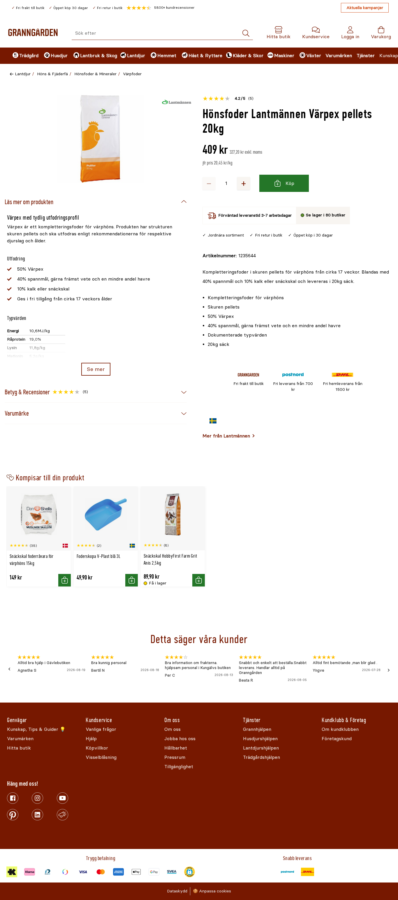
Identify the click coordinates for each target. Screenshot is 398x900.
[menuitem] (23, 56)
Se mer (96, 369)
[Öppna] (100, 139)
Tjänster (366, 55)
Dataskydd (177, 891)
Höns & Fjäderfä (52, 73)
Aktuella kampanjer (364, 7)
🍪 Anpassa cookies (212, 891)
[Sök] (245, 33)
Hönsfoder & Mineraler (95, 73)
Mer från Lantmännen (226, 436)
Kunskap (388, 55)
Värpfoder (132, 73)
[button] (160, 8)
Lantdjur (23, 73)
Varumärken (338, 55)
